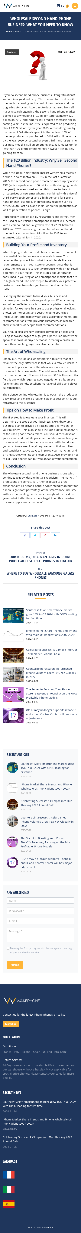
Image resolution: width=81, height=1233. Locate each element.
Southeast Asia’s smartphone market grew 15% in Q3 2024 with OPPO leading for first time (51, 614)
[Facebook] (25, 535)
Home (8, 31)
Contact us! (11, 1024)
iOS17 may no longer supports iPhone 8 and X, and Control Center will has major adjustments (51, 714)
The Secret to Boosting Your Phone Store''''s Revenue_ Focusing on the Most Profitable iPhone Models (51, 693)
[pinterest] (45, 535)
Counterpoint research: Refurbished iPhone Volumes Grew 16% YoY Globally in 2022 (51, 673)
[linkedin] (55, 535)
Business (11, 52)
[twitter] (35, 535)
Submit (15, 965)
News (18, 31)
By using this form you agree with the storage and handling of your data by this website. (41, 950)
